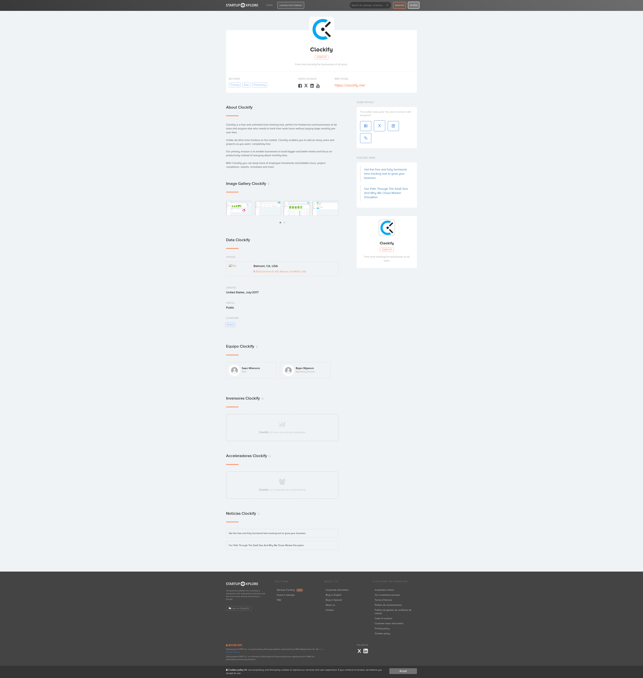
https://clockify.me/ (350, 85)
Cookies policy (382, 633)
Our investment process (387, 595)
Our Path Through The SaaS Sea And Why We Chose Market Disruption (266, 545)
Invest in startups (286, 595)
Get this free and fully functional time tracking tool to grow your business (267, 533)
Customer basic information (389, 623)
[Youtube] (318, 85)
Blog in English (333, 595)
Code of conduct (383, 618)
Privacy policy (382, 628)
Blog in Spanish (334, 600)
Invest (269, 5)
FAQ (279, 600)
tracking (234, 85)
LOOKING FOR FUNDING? (290, 5)
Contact (330, 610)
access (413, 5)
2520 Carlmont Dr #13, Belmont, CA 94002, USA (280, 271)
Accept (403, 671)
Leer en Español (240, 608)
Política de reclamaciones (388, 605)
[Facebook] (300, 85)
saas (246, 85)
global (230, 324)
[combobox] (370, 5)
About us (330, 605)
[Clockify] (239, 208)
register (399, 5)
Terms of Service (383, 600)
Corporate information (337, 590)
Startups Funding (289, 590)
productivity (260, 85)
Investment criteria (384, 590)
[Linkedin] (312, 85)
